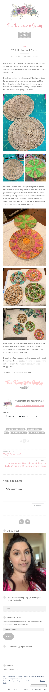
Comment (37, 506)
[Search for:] (24, 609)
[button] (13, 167)
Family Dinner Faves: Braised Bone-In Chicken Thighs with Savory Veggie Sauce (25, 463)
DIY (24, 46)
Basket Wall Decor (15, 429)
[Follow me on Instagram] (21, 521)
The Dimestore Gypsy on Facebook (19, 646)
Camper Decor (34, 429)
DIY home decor (37, 433)
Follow (8, 636)
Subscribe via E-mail (14, 617)
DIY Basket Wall (19, 433)
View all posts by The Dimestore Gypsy (29, 405)
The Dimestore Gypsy (24, 25)
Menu (25, 35)
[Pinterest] (27, 521)
